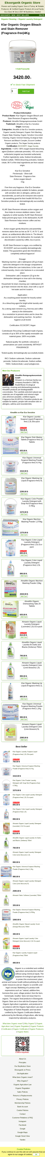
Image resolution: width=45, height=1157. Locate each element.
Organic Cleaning (8, 19)
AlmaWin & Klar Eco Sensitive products (27, 129)
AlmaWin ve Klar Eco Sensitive (22, 412)
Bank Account (22, 1107)
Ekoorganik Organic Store (22, 2)
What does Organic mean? (13, 1023)
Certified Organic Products (22, 9)
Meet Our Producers (11, 371)
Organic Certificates (20, 1029)
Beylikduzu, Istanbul (33, 12)
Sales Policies (22, 1092)
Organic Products (37, 1026)
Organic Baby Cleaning (11, 135)
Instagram (22, 1121)
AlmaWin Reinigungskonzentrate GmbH (27, 121)
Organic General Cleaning (20, 138)
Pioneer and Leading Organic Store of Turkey (18, 6)
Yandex (22, 1140)
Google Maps (22, 1132)
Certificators (7, 1029)
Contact (23, 1114)
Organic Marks (23, 1032)
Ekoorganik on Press (22, 1070)
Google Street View (22, 1136)
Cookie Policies (22, 1110)
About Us (22, 1059)
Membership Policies (22, 1103)
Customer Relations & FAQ (22, 1118)
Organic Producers (36, 1029)
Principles (22, 1062)
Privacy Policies (22, 1099)
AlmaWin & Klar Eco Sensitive (27, 124)
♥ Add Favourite (23, 69)
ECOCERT (22, 146)
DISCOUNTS (5, 15)
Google (22, 1129)
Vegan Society (33, 146)
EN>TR (41, 15)
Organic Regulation (22, 1026)
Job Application (22, 1073)
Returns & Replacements (22, 1096)
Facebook (22, 1125)
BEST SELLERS (23, 15)
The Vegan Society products (29, 143)
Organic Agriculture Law (23, 1085)
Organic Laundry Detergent (30, 19)
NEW (13, 15)
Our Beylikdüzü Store (22, 1066)
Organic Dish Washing (33, 132)
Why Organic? (29, 1023)
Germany (25, 127)
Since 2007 (19, 12)
